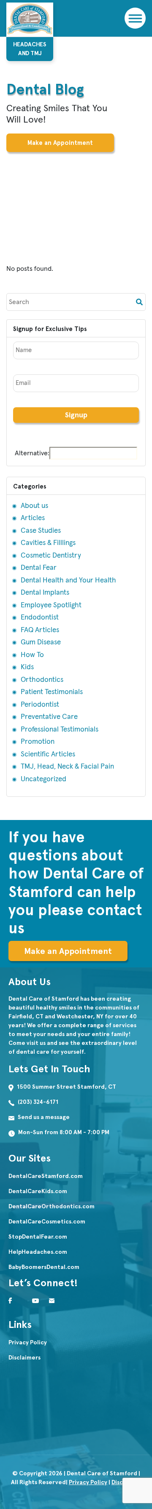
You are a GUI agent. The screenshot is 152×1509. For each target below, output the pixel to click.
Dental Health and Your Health (68, 580)
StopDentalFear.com (37, 1236)
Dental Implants (45, 592)
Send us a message (44, 1117)
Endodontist (40, 617)
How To (32, 655)
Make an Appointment (60, 143)
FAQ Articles (40, 630)
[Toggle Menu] (134, 18)
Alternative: (32, 453)
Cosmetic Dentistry (51, 555)
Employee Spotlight (51, 605)
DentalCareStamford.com (45, 1176)
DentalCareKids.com (37, 1191)
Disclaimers (24, 1357)
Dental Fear (39, 568)
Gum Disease (41, 642)
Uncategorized (43, 779)
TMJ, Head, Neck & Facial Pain (67, 766)
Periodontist (40, 704)
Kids (27, 667)
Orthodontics (42, 680)
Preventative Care (49, 717)
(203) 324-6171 (38, 1102)
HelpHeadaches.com (37, 1251)
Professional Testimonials (59, 729)
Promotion (37, 741)
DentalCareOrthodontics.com (51, 1206)
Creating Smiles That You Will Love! (56, 114)
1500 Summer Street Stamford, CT (66, 1086)
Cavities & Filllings (48, 543)
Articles (33, 518)
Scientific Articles (48, 754)
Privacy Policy (27, 1342)
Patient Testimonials (52, 692)
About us (34, 506)
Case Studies (41, 530)
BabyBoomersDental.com (43, 1267)
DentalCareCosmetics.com (46, 1221)
